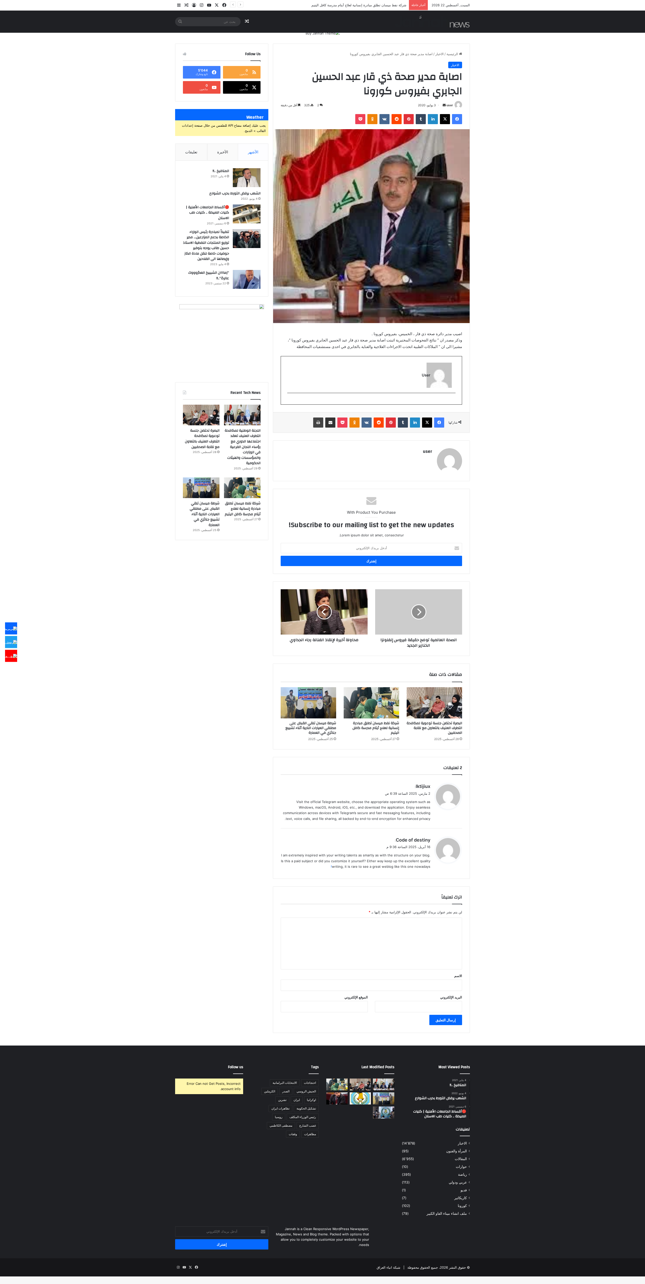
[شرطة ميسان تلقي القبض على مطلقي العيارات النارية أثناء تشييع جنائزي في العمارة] (308, 702)
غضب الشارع (307, 1125)
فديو (464, 1190)
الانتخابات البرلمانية (285, 1083)
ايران (297, 1100)
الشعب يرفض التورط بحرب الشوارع (235, 193)
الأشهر (253, 152)
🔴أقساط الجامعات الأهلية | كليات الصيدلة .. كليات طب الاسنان (207, 212)
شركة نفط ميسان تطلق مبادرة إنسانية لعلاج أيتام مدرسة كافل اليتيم (375, 728)
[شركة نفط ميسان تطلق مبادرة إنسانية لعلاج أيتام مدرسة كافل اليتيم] (371, 702)
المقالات (461, 1159)
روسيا (278, 1117)
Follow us (235, 1067)
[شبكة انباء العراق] (432, 21)
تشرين (282, 1100)
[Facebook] (11, 628)
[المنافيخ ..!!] (247, 177)
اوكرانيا (311, 1100)
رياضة (462, 1174)
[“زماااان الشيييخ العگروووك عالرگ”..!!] (247, 279)
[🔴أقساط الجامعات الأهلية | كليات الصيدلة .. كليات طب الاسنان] (247, 213)
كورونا (462, 1206)
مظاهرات (310, 1134)
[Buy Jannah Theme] (323, 33)
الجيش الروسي (306, 1091)
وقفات (293, 1134)
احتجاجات (310, 1083)
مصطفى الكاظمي (281, 1125)
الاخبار (439, 54)
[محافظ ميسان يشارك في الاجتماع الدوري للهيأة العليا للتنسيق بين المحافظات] (337, 1098)
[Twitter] (11, 642)
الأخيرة (222, 152)
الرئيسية (452, 54)
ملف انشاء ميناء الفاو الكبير (447, 1213)
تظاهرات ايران (280, 1108)
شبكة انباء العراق (388, 1267)
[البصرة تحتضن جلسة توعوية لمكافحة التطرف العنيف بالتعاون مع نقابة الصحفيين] (434, 702)
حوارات (461, 1167)
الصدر (285, 1091)
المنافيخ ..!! (221, 171)
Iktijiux (423, 786)
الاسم (458, 976)
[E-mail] (453, 401)
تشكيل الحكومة (306, 1108)
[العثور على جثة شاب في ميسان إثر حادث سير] (360, 1098)
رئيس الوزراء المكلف (302, 1117)
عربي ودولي (458, 1182)
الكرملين (269, 1091)
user (449, 105)
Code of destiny (413, 840)
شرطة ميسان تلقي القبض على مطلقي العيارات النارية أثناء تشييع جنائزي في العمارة (310, 728)
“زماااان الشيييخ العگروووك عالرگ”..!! (208, 275)
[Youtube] (11, 656)
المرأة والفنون (456, 1151)
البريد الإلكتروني (451, 997)
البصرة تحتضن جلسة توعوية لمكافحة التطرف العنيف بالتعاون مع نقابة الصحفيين (434, 728)
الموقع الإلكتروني (356, 997)
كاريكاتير (460, 1198)
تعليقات (191, 152)
